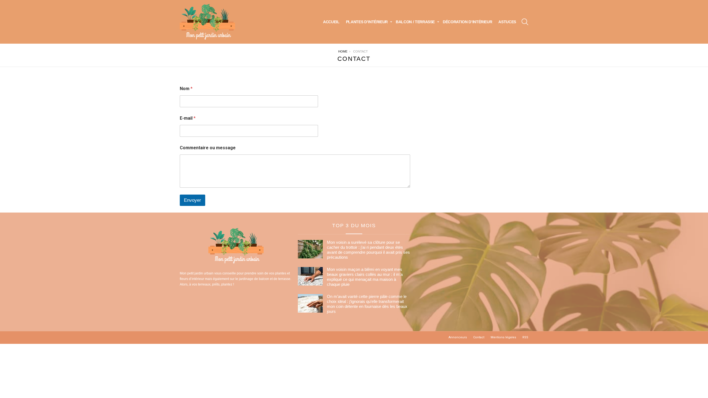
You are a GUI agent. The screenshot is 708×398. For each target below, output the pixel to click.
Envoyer (192, 200)
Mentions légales (503, 337)
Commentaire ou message (208, 147)
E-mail (188, 118)
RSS (525, 337)
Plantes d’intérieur (367, 22)
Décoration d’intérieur (467, 22)
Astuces (507, 22)
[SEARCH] (525, 21)
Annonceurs (458, 337)
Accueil (331, 22)
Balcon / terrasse (415, 22)
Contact (478, 337)
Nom (186, 88)
